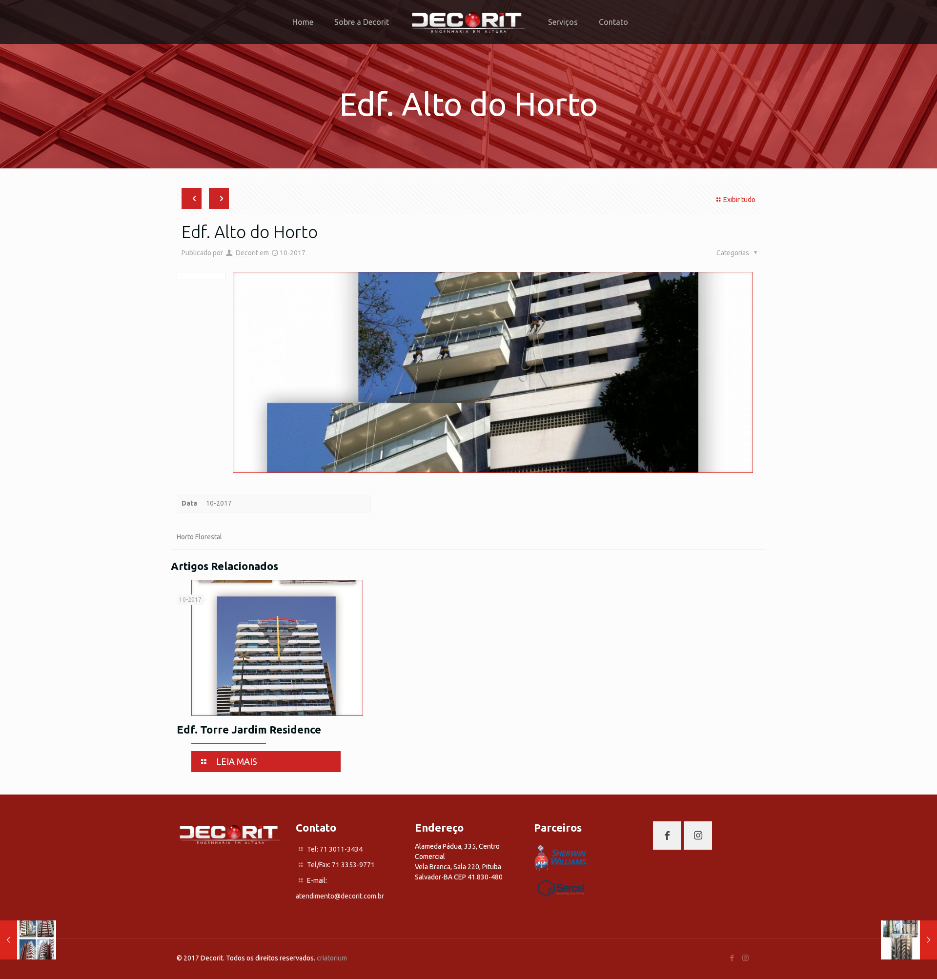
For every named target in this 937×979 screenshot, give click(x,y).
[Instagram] (745, 958)
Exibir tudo (739, 200)
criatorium (332, 958)
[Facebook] (732, 958)
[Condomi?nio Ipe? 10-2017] (28, 939)
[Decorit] (469, 22)
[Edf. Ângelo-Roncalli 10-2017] (909, 939)
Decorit (247, 253)
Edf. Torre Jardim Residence (249, 729)
